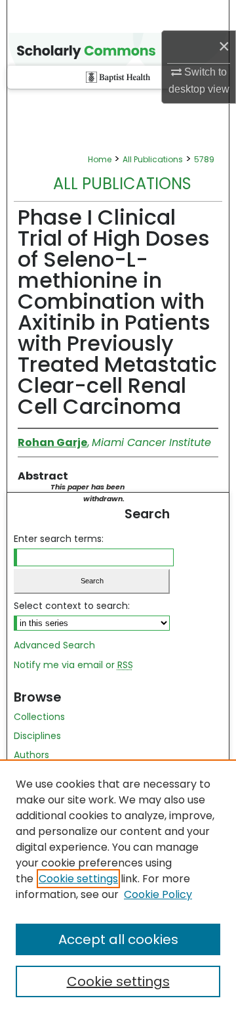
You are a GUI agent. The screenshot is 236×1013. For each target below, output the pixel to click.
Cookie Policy (158, 894)
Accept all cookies (118, 939)
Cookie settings (78, 878)
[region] (118, 886)
